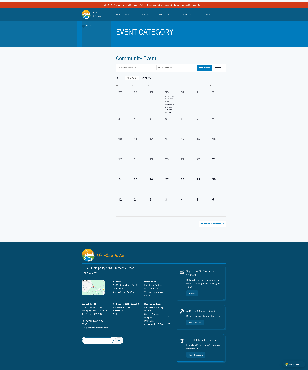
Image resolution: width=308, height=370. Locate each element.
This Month (132, 78)
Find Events (204, 67)
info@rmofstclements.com (95, 327)
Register (192, 293)
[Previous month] (117, 78)
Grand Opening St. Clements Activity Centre (170, 106)
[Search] (119, 340)
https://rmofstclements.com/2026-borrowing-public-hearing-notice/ (175, 5)
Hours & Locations (196, 355)
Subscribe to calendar (211, 223)
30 (167, 92)
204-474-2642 (99, 310)
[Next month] (122, 78)
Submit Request (195, 322)
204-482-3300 (95, 307)
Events (88, 25)
